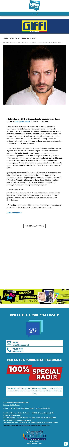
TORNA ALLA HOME (34, 226)
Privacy (6, 405)
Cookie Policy (15, 405)
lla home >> (14, 212)
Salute (34, 42)
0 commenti (58, 42)
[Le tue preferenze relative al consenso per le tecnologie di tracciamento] (66, 444)
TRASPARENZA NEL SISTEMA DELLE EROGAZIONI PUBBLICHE (26, 425)
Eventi (39, 42)
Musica (44, 42)
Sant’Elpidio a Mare (22, 121)
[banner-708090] (34, 303)
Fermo (28, 42)
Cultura (50, 42)
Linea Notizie (10, 42)
